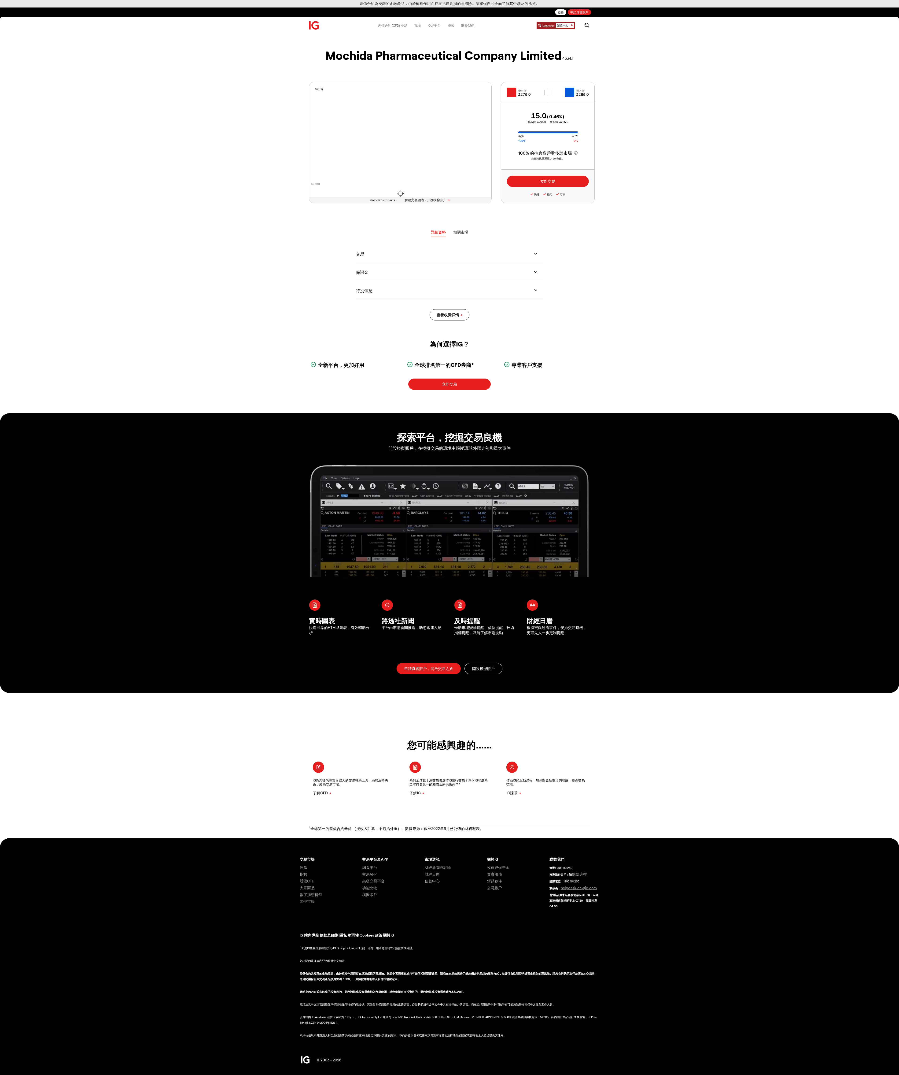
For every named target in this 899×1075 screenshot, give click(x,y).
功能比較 (369, 887)
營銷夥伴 (494, 881)
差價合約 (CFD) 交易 (392, 25)
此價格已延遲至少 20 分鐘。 (547, 158)
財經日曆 (432, 874)
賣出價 (522, 90)
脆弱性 (353, 935)
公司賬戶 (494, 887)
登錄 (561, 12)
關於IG (492, 859)
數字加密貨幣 (311, 894)
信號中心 (432, 881)
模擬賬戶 (369, 894)
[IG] (314, 25)
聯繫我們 (556, 859)
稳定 (550, 194)
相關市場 (460, 232)
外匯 (303, 867)
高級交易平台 (373, 881)
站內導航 (311, 935)
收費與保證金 (498, 867)
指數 (303, 874)
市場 (417, 25)
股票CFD (307, 881)
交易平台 (434, 25)
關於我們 (467, 25)
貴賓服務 (494, 874)
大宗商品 (307, 887)
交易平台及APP (375, 859)
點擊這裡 (579, 874)
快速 (537, 194)
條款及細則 (329, 935)
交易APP (369, 874)
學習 (451, 25)
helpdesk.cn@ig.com (579, 887)
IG (301, 935)
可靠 (562, 194)
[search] (587, 25)
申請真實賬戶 (579, 12)
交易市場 (307, 859)
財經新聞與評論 (438, 867)
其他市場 (307, 901)
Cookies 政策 (371, 935)
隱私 (343, 935)
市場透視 (432, 859)
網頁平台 (369, 867)
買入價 (580, 90)
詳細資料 (438, 232)
